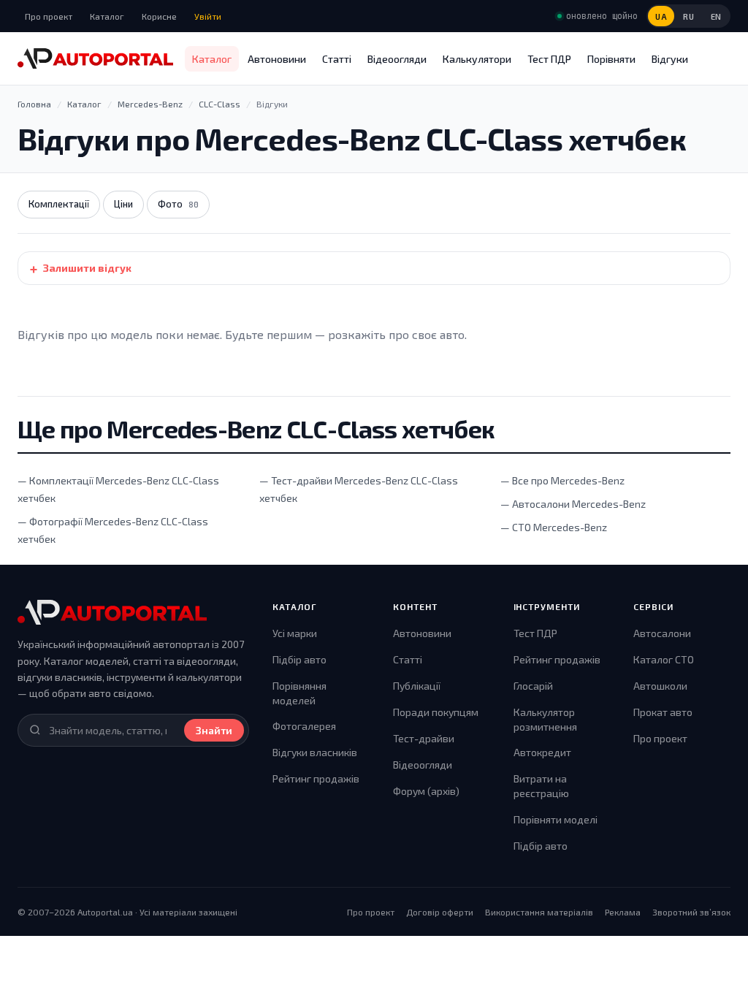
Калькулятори (477, 59)
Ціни (123, 204)
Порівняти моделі (556, 819)
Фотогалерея (304, 726)
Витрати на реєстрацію (541, 785)
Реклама (623, 912)
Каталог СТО (663, 659)
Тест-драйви (423, 738)
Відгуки (670, 59)
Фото (178, 204)
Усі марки (294, 633)
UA (661, 16)
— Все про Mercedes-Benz (562, 480)
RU (688, 16)
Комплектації (58, 204)
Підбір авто (299, 659)
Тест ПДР (549, 59)
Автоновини (277, 59)
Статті (336, 59)
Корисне (159, 16)
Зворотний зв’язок (691, 912)
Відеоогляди (397, 59)
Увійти (207, 16)
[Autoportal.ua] (95, 58)
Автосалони (662, 633)
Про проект (48, 16)
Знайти (214, 730)
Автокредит (542, 752)
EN (716, 16)
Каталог (107, 16)
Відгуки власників (314, 752)
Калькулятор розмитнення (545, 719)
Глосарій (533, 685)
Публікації (416, 685)
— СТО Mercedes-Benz (553, 527)
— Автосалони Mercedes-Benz (573, 504)
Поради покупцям (435, 712)
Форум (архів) (426, 791)
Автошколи (660, 685)
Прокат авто (662, 712)
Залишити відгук (87, 268)
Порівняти (611, 59)
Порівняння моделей (299, 692)
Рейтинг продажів (315, 778)
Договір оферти (439, 912)
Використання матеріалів (539, 912)
